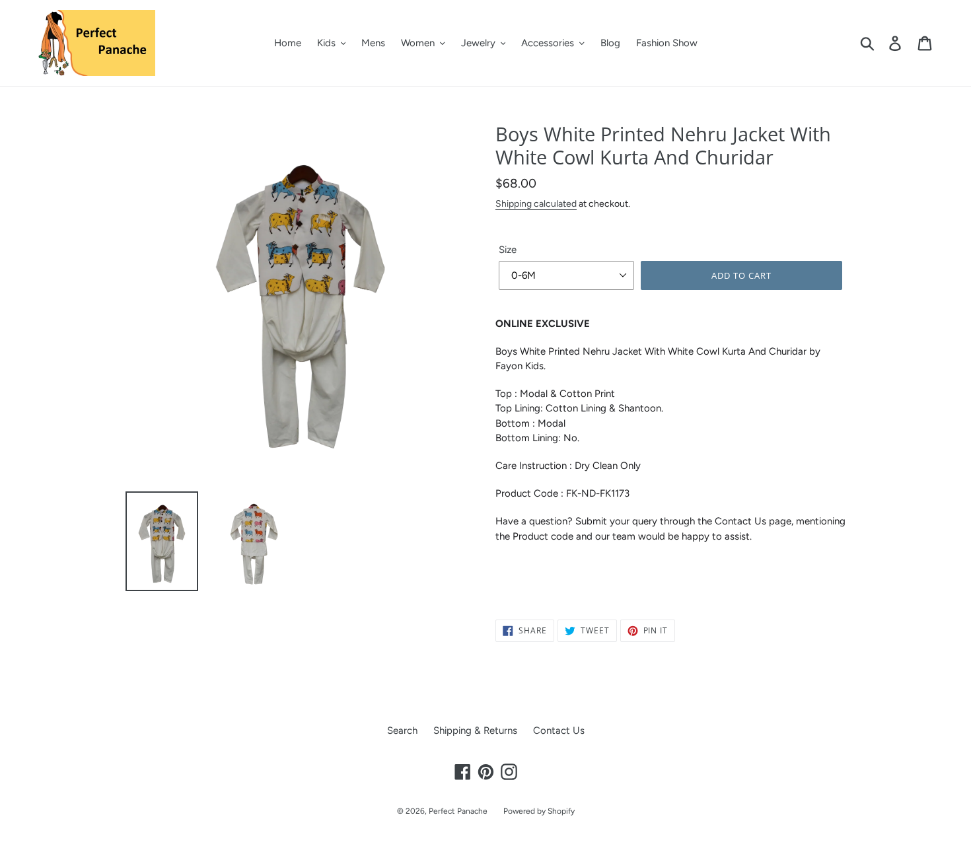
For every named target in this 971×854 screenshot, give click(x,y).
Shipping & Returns (475, 730)
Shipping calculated (536, 203)
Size (508, 250)
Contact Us (559, 730)
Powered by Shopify (539, 811)
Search (402, 730)
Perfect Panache (458, 811)
